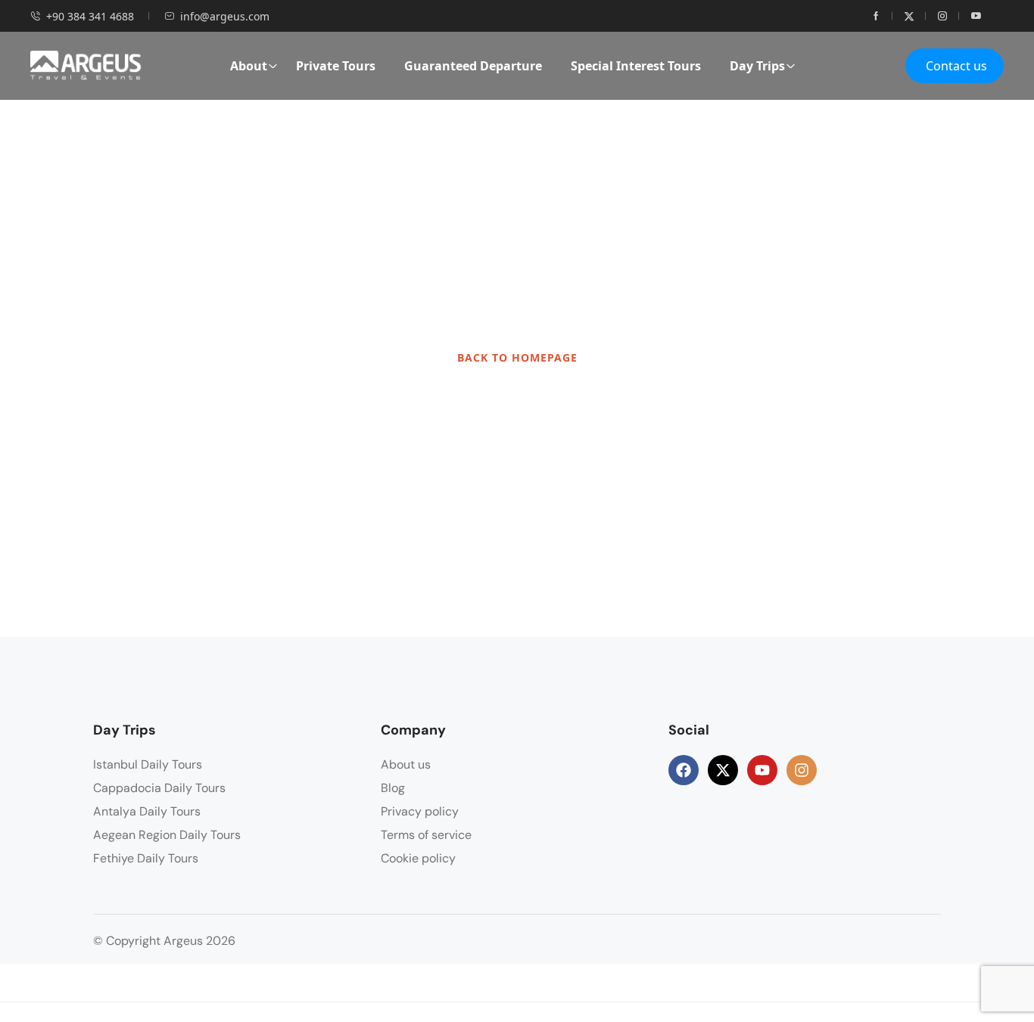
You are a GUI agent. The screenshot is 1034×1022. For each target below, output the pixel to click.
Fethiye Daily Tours (145, 858)
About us (406, 764)
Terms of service (426, 835)
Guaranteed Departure (473, 65)
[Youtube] (762, 770)
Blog (393, 788)
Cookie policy (418, 858)
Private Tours (335, 65)
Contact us (956, 65)
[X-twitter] (723, 770)
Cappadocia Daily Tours (159, 788)
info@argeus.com (224, 16)
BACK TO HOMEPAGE (517, 357)
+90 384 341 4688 (90, 16)
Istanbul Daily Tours (147, 764)
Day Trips (757, 65)
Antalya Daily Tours (147, 811)
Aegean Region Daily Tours (167, 835)
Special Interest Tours (636, 65)
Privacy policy (420, 811)
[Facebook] (683, 770)
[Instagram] (801, 770)
